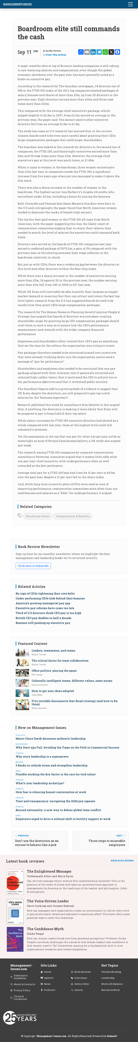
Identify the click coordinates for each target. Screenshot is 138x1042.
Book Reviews (82, 972)
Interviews (80, 978)
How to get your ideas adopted (53, 691)
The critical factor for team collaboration (60, 660)
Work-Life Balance (112, 984)
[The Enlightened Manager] (17, 882)
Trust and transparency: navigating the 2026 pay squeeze (55, 801)
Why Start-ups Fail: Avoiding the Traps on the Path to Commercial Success (67, 747)
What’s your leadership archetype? (40, 783)
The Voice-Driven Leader (48, 901)
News (47, 984)
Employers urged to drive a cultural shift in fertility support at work (63, 819)
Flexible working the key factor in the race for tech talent (56, 774)
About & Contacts (24, 984)
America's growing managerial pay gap (43, 603)
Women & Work (110, 990)
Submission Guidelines (21, 977)
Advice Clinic (81, 984)
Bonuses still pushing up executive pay (43, 623)
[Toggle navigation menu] (130, 4)
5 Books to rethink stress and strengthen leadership (52, 765)
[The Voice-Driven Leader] (17, 911)
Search (78, 990)
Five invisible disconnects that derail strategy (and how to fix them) (75, 702)
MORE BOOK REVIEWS (122, 860)
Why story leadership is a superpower (42, 756)
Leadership (108, 978)
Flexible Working (111, 972)
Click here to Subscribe (33, 566)
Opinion (49, 978)
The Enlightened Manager (49, 871)
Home (47, 972)
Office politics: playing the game (54, 670)
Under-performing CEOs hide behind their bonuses (50, 598)
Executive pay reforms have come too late (45, 608)
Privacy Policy (22, 990)
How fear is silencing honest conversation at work (51, 792)
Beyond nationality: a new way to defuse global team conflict (58, 810)
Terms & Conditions (20, 997)
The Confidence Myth (45, 929)
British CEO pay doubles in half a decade (43, 618)
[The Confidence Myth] (17, 940)
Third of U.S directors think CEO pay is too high (48, 613)
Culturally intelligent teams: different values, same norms (72, 680)
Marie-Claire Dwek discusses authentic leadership (51, 738)
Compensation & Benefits (73, 516)
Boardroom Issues (37, 516)
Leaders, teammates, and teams (53, 650)
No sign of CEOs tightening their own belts (45, 593)
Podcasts (49, 990)
